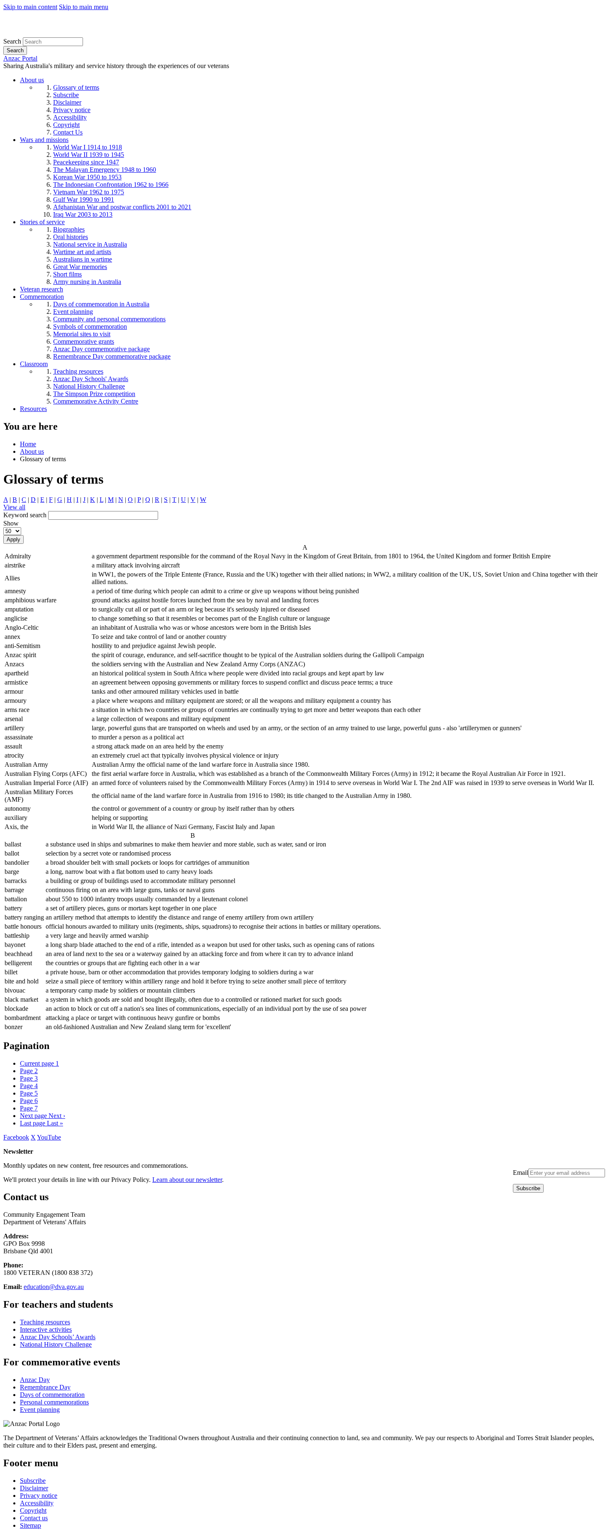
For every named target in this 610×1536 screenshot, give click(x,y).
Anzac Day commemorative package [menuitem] (101, 348)
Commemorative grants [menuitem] (83, 341)
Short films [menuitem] (67, 274)
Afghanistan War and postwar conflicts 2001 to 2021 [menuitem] (122, 206)
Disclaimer (34, 1488)
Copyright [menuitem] (66, 124)
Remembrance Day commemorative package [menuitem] (112, 356)
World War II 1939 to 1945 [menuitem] (88, 154)
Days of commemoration (52, 1394)
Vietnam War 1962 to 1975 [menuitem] (88, 192)
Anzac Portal (20, 58)
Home (28, 444)
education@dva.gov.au (54, 1286)
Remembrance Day (45, 1387)
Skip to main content (30, 6)
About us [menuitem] (32, 79)
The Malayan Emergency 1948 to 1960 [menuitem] (104, 169)
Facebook (16, 1137)
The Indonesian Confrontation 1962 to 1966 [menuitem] (110, 184)
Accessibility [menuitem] (70, 117)
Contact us (34, 1517)
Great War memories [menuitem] (80, 266)
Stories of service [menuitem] (42, 221)
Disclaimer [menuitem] (67, 102)
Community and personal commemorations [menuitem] (109, 319)
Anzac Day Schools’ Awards (57, 1336)
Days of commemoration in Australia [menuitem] (101, 304)
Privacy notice (38, 1495)
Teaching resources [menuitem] (78, 371)
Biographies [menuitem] (69, 229)
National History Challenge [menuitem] (89, 386)
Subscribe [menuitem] (66, 94)
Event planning (40, 1409)
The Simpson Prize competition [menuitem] (94, 393)
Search (12, 41)
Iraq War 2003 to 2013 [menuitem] (82, 214)
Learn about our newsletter (187, 1179)
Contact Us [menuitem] (68, 132)
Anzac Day (35, 1379)
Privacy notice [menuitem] (71, 109)
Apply (13, 539)
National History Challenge (56, 1344)
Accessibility (37, 1503)
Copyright (33, 1510)
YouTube (49, 1137)
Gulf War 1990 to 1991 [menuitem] (83, 199)
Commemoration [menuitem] (42, 296)
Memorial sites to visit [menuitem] (81, 334)
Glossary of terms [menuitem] (76, 87)
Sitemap (30, 1525)
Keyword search (24, 515)
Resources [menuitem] (33, 408)
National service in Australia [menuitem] (90, 244)
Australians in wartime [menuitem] (82, 259)
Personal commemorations (54, 1402)
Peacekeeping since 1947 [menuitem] (86, 162)
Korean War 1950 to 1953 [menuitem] (87, 177)
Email (520, 1172)
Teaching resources (45, 1322)
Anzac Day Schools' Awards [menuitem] (90, 378)
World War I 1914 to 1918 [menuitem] (87, 147)
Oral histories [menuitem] (70, 236)
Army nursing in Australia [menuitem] (87, 281)
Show (11, 523)
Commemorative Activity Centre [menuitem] (95, 401)
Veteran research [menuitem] (41, 289)
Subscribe (33, 1480)
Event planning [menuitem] (73, 311)
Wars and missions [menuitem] (44, 139)
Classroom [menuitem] (34, 363)
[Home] (64, 33)
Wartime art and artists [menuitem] (82, 251)
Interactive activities (46, 1329)
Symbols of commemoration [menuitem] (90, 326)
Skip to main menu (83, 6)
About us (32, 451)
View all (14, 507)
